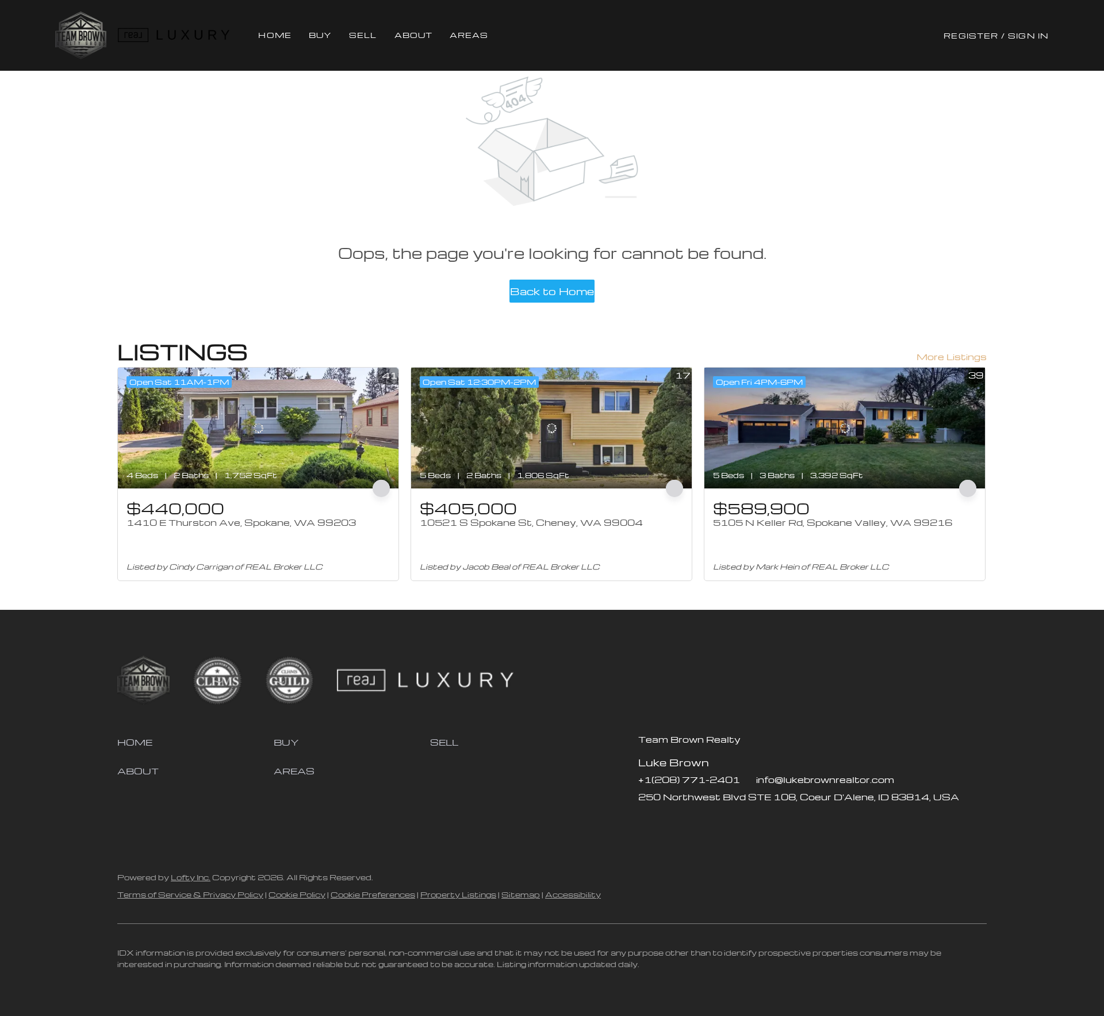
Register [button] (971, 35)
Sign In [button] (1028, 35)
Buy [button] (320, 35)
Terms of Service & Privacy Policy (190, 894)
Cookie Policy (297, 894)
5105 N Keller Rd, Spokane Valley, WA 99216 (832, 522)
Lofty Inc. (190, 877)
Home (274, 35)
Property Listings (458, 894)
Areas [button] (469, 35)
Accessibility (573, 894)
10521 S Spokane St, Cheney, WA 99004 (531, 522)
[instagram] (693, 822)
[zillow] (669, 822)
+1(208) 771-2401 (689, 779)
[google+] (738, 822)
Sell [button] (363, 35)
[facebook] (647, 822)
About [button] (413, 35)
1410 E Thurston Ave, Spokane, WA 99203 (241, 522)
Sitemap (520, 894)
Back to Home (552, 290)
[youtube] (715, 822)
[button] (80, 35)
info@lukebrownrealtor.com (825, 779)
